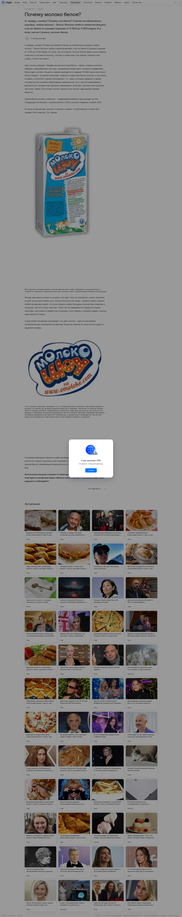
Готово (91, 470)
